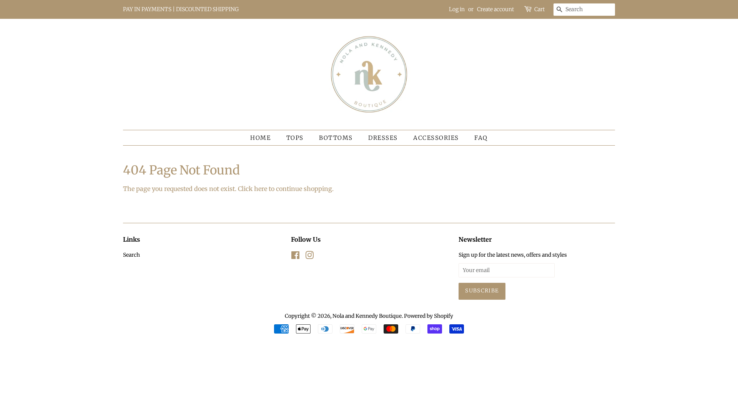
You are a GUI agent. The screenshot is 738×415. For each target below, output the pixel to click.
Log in (457, 9)
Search (131, 255)
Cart (539, 9)
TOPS (295, 137)
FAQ (481, 137)
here (260, 189)
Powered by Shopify (428, 316)
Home (260, 137)
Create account (495, 9)
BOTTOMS (336, 137)
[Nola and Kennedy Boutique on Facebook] (295, 257)
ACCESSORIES (436, 137)
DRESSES (383, 137)
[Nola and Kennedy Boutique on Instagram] (309, 257)
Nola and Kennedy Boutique (367, 316)
